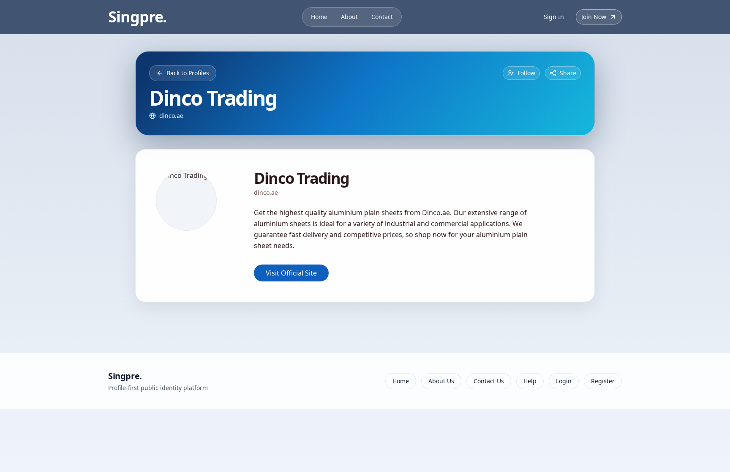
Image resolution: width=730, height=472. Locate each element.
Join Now (593, 17)
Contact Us (489, 381)
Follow (526, 73)
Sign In (554, 17)
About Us (441, 381)
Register (603, 381)
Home (319, 17)
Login (564, 381)
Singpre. (137, 16)
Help (530, 381)
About (349, 17)
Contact (382, 17)
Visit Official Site (291, 273)
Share (568, 73)
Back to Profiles (187, 73)
